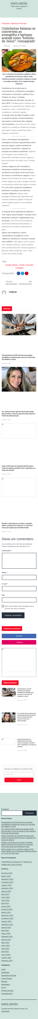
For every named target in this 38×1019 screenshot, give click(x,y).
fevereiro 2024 (6, 909)
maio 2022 (5, 948)
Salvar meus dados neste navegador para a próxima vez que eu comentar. (19, 607)
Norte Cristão (19, 3)
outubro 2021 (6, 958)
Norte (3, 987)
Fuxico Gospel (6, 978)
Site (3, 595)
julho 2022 (5, 942)
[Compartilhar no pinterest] (26, 273)
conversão (29, 265)
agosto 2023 (6, 927)
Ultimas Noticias (7, 990)
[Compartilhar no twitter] (22, 273)
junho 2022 (5, 945)
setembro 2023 (7, 924)
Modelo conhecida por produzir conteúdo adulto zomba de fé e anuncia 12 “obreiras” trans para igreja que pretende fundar (17, 526)
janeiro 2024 (6, 912)
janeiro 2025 (6, 876)
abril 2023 (5, 930)
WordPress (5, 1011)
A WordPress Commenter (10, 862)
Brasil (3, 969)
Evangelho (20, 268)
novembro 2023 (7, 918)
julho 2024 (5, 894)
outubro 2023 (6, 921)
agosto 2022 (6, 939)
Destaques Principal (18, 23)
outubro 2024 (6, 885)
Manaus (4, 981)
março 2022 (5, 955)
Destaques (6, 23)
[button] (19, 636)
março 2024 (6, 906)
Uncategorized (6, 993)
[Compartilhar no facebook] (18, 273)
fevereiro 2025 (6, 873)
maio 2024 (5, 900)
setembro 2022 (7, 936)
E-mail (5, 584)
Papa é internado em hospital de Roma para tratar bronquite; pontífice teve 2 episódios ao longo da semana (18, 468)
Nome (5, 573)
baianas (15, 265)
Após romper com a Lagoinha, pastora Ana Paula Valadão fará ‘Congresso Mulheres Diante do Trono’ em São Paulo (19, 851)
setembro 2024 (7, 888)
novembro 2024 (7, 882)
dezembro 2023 (7, 915)
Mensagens (5, 984)
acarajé (8, 265)
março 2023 (5, 933)
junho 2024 (5, 897)
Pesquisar (5, 809)
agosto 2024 (6, 891)
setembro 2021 (7, 961)
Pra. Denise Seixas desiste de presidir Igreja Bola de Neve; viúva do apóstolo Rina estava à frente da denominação (18, 414)
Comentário (7, 551)
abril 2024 (5, 903)
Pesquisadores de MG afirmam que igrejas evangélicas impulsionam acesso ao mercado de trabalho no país (18, 357)
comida (21, 265)
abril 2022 (5, 951)
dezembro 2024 (7, 879)
